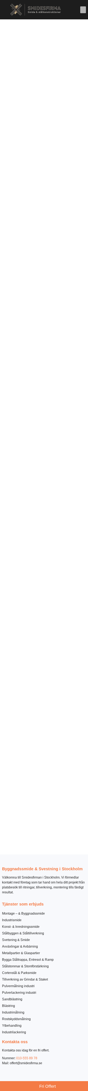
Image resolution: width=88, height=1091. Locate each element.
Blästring (8, 1006)
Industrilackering (14, 1032)
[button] (83, 9)
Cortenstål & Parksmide (19, 973)
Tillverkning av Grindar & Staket (25, 979)
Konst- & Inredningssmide (20, 926)
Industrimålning (13, 1012)
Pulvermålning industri (18, 986)
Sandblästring (12, 999)
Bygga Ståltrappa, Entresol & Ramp (28, 959)
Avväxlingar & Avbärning (20, 946)
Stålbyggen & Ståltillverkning (23, 933)
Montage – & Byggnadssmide (23, 913)
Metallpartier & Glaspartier (21, 953)
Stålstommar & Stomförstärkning (25, 966)
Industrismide (11, 920)
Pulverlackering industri (19, 992)
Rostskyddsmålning (16, 1019)
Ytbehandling (11, 1025)
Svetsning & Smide (16, 940)
